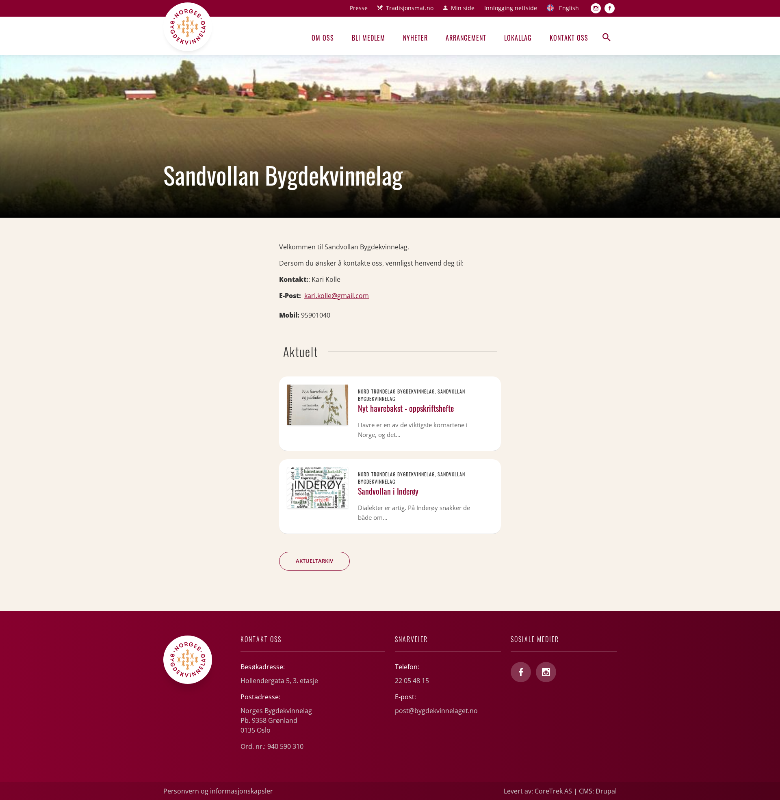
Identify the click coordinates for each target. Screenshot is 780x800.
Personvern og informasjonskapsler (218, 791)
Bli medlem (368, 38)
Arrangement (466, 38)
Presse (359, 8)
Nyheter (415, 38)
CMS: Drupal (598, 791)
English (569, 8)
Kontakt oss (569, 38)
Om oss (323, 38)
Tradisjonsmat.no (409, 8)
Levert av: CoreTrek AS (538, 791)
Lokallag (518, 38)
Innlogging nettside (510, 8)
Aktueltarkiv (314, 560)
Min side (462, 8)
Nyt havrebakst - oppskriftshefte (406, 408)
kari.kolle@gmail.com (336, 295)
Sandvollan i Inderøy (388, 491)
